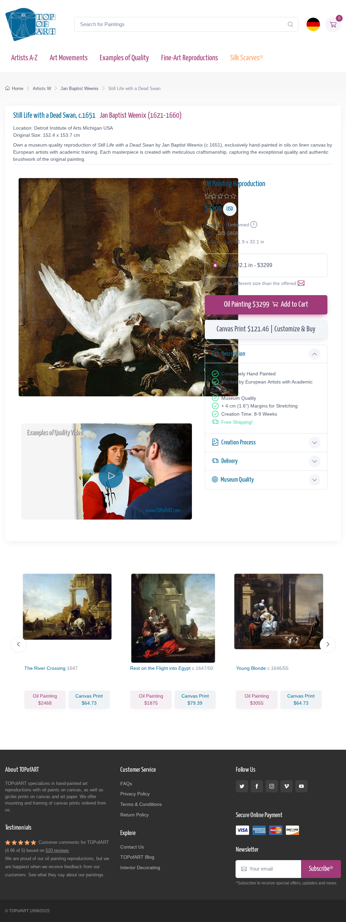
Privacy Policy (135, 793)
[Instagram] (272, 786)
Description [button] (233, 354)
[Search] (290, 24)
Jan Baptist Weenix (79, 88)
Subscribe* (321, 869)
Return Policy (134, 814)
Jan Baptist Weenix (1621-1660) (141, 115)
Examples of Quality (124, 58)
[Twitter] (242, 786)
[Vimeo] (286, 786)
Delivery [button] (229, 461)
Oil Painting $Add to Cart (266, 304)
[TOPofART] (30, 24)
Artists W (42, 88)
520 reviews (57, 850)
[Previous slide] (18, 645)
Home (17, 88)
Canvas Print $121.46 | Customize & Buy (266, 329)
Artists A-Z (24, 58)
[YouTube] (301, 786)
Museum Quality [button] (237, 480)
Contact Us (132, 847)
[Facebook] (257, 786)
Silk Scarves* (246, 58)
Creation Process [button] (238, 442)
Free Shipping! (237, 422)
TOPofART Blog (137, 857)
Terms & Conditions (141, 804)
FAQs (126, 783)
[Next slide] (328, 645)
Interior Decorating (140, 867)
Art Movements (69, 58)
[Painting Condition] (253, 224)
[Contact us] (302, 283)
